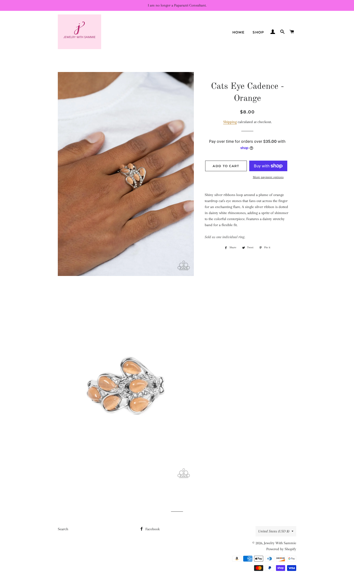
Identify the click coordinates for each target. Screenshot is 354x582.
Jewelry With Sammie (280, 543)
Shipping (230, 122)
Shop (258, 32)
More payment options (268, 177)
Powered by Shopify (281, 549)
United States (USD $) (273, 531)
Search (63, 529)
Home (238, 32)
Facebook (152, 529)
